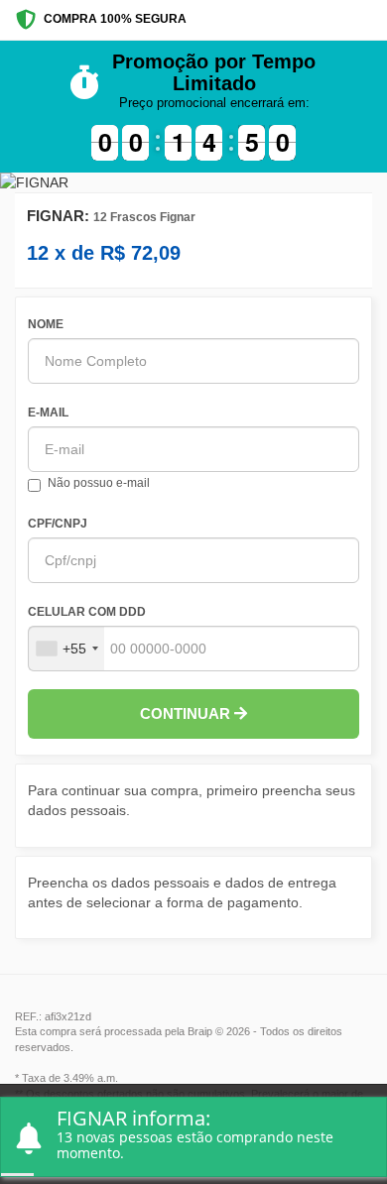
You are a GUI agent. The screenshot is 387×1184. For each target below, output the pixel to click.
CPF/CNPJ (57, 524)
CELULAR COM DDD (87, 612)
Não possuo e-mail (99, 483)
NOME (46, 324)
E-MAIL (48, 412)
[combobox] (66, 648)
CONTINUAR (187, 713)
